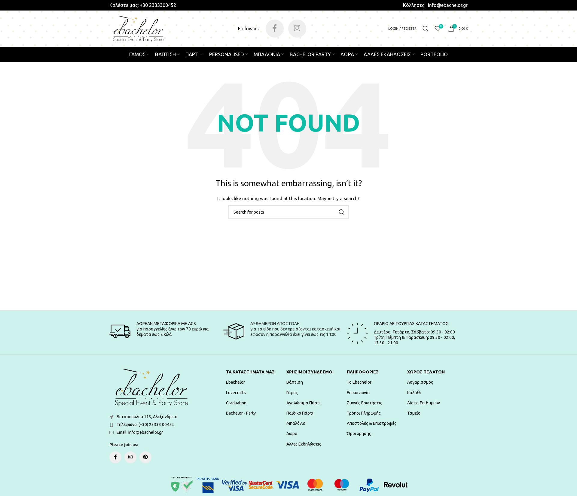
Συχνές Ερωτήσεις (364, 402)
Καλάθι (414, 392)
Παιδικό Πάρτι (299, 413)
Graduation (236, 402)
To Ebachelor (359, 382)
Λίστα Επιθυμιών (423, 402)
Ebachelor (235, 382)
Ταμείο (413, 413)
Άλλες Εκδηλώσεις (303, 444)
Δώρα (292, 433)
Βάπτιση (294, 382)
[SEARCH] (342, 212)
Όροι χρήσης (359, 433)
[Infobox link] (142, 5)
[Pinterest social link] (145, 457)
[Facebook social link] (275, 29)
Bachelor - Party (241, 413)
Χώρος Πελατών (426, 372)
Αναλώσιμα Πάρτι (303, 402)
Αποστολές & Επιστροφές (371, 423)
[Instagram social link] (297, 29)
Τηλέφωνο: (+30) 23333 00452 (145, 424)
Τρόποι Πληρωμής (364, 413)
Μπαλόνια (296, 423)
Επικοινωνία (358, 392)
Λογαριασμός (420, 382)
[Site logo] (138, 28)
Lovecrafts (236, 392)
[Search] (426, 29)
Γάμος (292, 392)
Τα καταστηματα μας (250, 372)
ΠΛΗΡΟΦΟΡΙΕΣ (363, 372)
